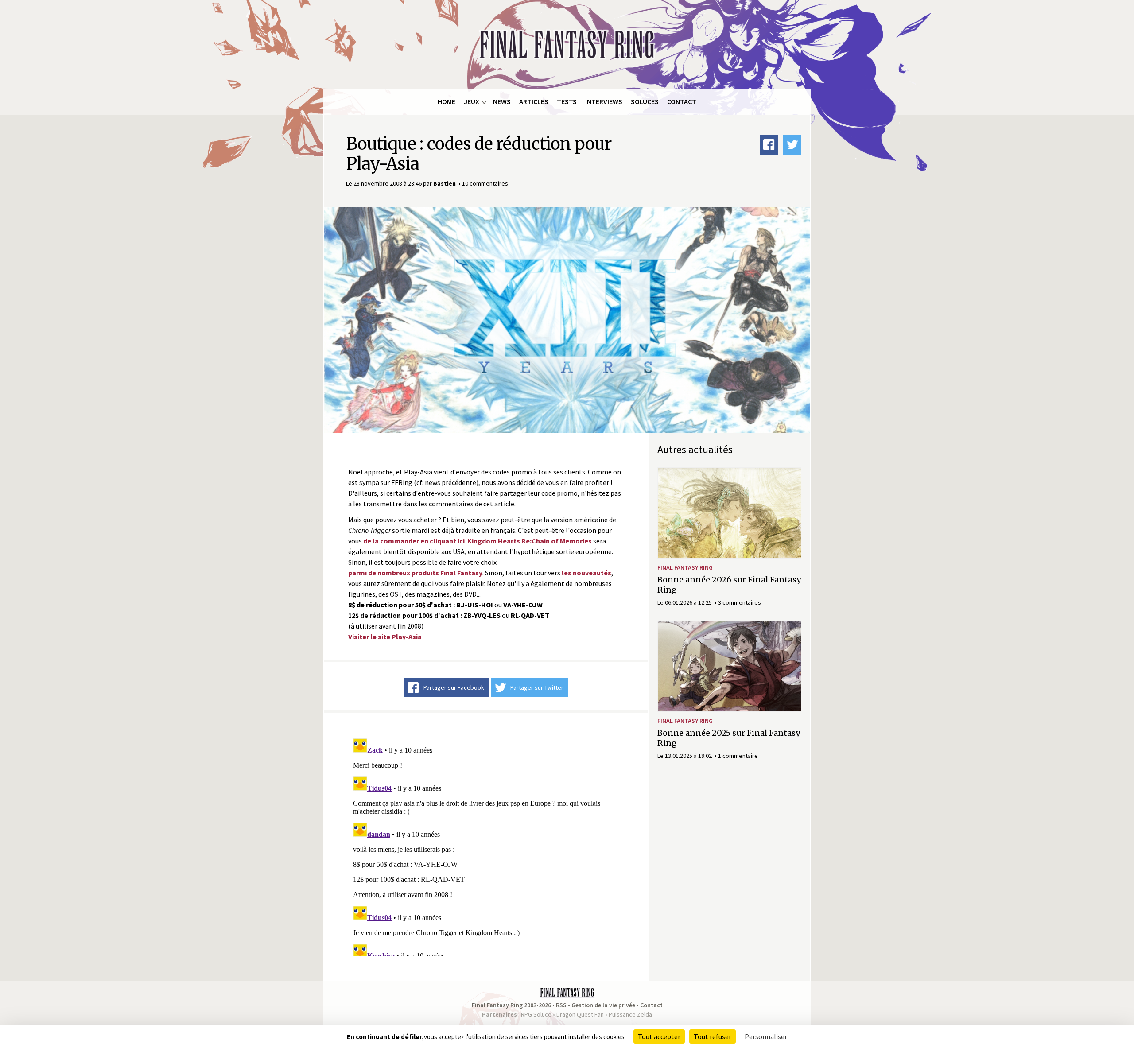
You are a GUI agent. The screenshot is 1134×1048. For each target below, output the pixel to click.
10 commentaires (485, 183)
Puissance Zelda (630, 1014)
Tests (567, 101)
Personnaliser (766, 1036)
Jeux (471, 101)
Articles (533, 101)
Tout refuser (712, 1036)
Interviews (603, 101)
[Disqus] (486, 845)
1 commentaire (738, 756)
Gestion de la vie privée (603, 1005)
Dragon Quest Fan (580, 1014)
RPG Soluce (536, 1014)
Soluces (645, 101)
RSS (561, 1005)
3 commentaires (739, 602)
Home (446, 101)
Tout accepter (659, 1036)
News (502, 101)
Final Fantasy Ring (685, 567)
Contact (681, 101)
